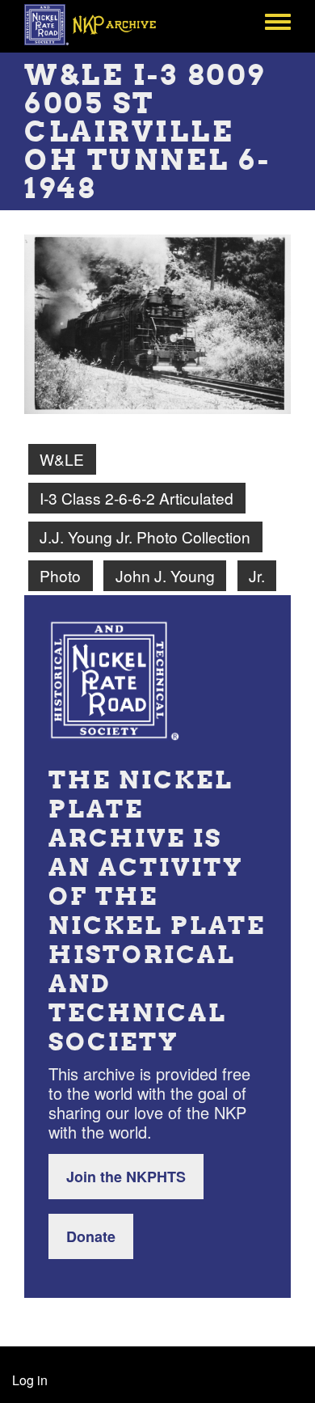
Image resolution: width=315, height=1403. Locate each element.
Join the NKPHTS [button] (126, 1176)
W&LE (62, 459)
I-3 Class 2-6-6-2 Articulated (136, 498)
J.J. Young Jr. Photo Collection (145, 536)
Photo (60, 575)
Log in (30, 1380)
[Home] (99, 24)
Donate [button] (91, 1236)
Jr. (257, 575)
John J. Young (165, 575)
